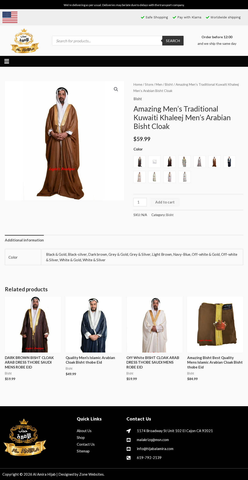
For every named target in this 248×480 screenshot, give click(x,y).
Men (159, 84)
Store (149, 84)
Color (138, 149)
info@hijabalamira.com (155, 448)
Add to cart (165, 202)
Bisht (169, 84)
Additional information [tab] (24, 240)
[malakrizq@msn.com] (128, 440)
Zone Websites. (91, 474)
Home (137, 84)
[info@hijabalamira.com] (128, 449)
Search (173, 40)
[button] (6, 61)
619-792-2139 (149, 457)
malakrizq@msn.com (153, 439)
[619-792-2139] (128, 458)
